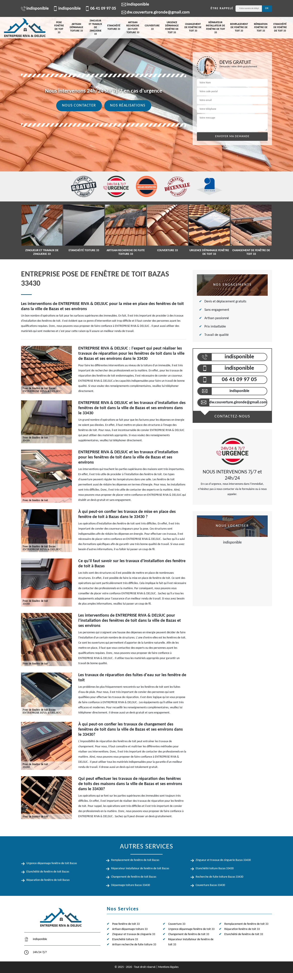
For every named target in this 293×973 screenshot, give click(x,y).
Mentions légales (168, 967)
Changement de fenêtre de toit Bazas (133, 876)
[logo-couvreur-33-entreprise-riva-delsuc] (24, 27)
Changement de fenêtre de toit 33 (192, 27)
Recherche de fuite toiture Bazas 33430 (219, 876)
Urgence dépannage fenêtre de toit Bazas (51, 863)
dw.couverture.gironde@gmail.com (158, 12)
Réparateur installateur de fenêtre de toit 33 (215, 27)
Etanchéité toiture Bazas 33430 (215, 868)
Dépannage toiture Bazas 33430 (130, 885)
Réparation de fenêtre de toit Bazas (47, 880)
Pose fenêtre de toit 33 (59, 27)
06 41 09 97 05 (103, 8)
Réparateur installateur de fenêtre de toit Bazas (140, 868)
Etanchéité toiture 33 (113, 27)
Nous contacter (79, 106)
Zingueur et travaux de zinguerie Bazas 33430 (223, 860)
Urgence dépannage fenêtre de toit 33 (172, 27)
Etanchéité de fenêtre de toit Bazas (47, 871)
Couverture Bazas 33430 (210, 885)
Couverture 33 (152, 27)
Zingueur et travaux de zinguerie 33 (95, 27)
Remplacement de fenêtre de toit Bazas (135, 860)
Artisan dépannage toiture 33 (76, 27)
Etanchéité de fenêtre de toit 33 (280, 27)
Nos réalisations (127, 106)
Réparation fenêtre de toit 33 (260, 27)
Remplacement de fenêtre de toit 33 (239, 27)
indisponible (37, 8)
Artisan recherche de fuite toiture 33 (132, 27)
